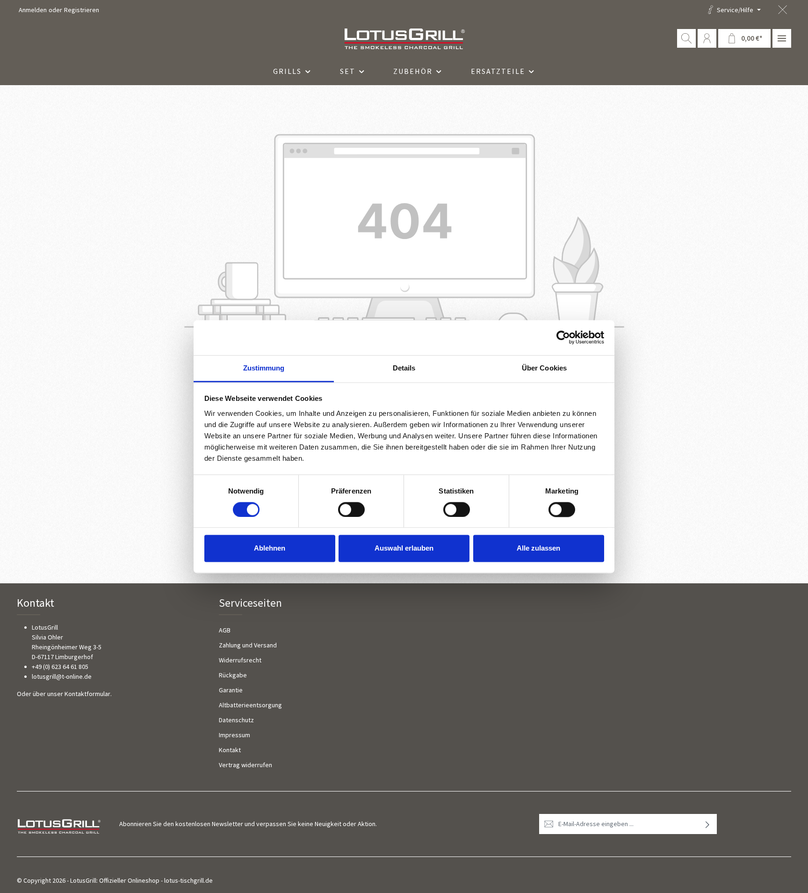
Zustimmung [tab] (264, 368)
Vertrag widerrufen (245, 765)
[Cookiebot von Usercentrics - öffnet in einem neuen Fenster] (563, 337)
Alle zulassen (538, 548)
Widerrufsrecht (240, 660)
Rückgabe (233, 675)
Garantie (231, 690)
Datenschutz (236, 720)
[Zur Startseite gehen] (404, 38)
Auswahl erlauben (404, 548)
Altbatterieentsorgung (250, 705)
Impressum (234, 735)
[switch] (351, 509)
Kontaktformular (87, 694)
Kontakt (230, 750)
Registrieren (81, 10)
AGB (225, 630)
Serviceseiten (250, 602)
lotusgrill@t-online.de (62, 676)
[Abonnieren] (708, 824)
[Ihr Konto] (707, 38)
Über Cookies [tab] (544, 368)
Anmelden (33, 10)
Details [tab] (404, 368)
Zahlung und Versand (248, 645)
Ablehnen (269, 548)
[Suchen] (686, 38)
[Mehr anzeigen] (781, 38)
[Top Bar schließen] (782, 10)
